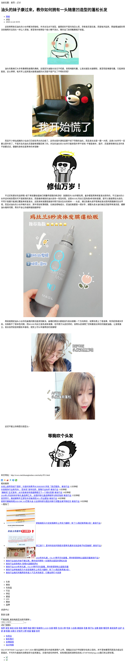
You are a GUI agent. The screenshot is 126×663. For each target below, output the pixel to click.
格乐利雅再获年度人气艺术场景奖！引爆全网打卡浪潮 (37, 573)
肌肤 (21, 628)
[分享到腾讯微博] (10, 480)
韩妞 (30, 628)
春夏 (25, 628)
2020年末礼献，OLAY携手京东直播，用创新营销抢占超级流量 (63, 558)
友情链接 (10, 642)
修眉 (29, 631)
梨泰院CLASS (42, 628)
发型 (7, 628)
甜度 (101, 628)
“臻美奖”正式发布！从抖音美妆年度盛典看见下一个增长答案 (27, 492)
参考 (38, 631)
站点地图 (10, 645)
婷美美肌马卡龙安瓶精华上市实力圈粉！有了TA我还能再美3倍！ (64, 523)
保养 (3, 628)
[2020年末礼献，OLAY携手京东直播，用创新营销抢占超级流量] (20, 558)
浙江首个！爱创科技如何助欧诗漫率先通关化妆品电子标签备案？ (64, 546)
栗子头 (91, 628)
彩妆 (16, 628)
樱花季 (106, 628)
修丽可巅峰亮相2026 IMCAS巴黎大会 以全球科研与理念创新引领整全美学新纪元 (36, 501)
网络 (8, 17)
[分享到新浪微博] (8, 480)
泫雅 (96, 628)
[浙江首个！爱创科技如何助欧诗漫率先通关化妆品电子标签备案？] (20, 546)
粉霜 (8, 631)
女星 (51, 628)
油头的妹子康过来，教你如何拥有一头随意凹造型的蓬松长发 (40, 561)
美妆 (12, 628)
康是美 (80, 628)
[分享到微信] (16, 480)
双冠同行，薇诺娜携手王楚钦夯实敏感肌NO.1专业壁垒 (25, 498)
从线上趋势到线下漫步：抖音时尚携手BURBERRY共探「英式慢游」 (31, 486)
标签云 (9, 636)
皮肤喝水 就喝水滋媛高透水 (26, 564)
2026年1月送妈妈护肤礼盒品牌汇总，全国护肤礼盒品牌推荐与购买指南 (32, 495)
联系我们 (10, 639)
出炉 (120, 628)
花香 (85, 628)
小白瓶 (74, 628)
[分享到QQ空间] (5, 480)
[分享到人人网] (13, 480)
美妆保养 (114, 628)
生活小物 (62, 628)
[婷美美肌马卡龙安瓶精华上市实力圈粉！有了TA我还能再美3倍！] (20, 523)
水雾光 (13, 631)
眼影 (55, 628)
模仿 (34, 628)
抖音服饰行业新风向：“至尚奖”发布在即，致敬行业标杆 (25, 489)
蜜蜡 (33, 631)
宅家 (68, 628)
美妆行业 (65, 486)
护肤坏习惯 (22, 631)
